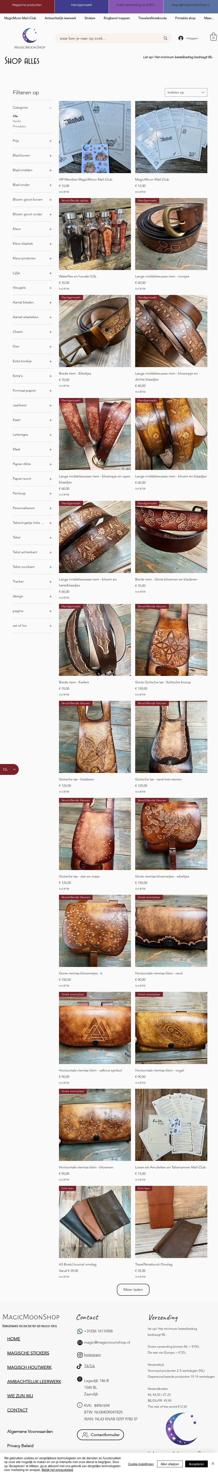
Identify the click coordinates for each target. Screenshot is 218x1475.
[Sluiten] (212, 1464)
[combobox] (186, 92)
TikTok (89, 1366)
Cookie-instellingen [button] (141, 1464)
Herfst (17, 121)
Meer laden (133, 1289)
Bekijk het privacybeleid (57, 1470)
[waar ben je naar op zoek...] (165, 38)
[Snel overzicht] (95, 137)
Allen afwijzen (170, 1464)
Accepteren (196, 1464)
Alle (15, 116)
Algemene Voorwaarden (30, 1431)
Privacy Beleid (20, 1445)
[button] (213, 37)
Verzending (162, 1317)
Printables (19, 126)
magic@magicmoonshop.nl (107, 1342)
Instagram (92, 1354)
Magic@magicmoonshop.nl (190, 5)
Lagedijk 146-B (96, 1380)
